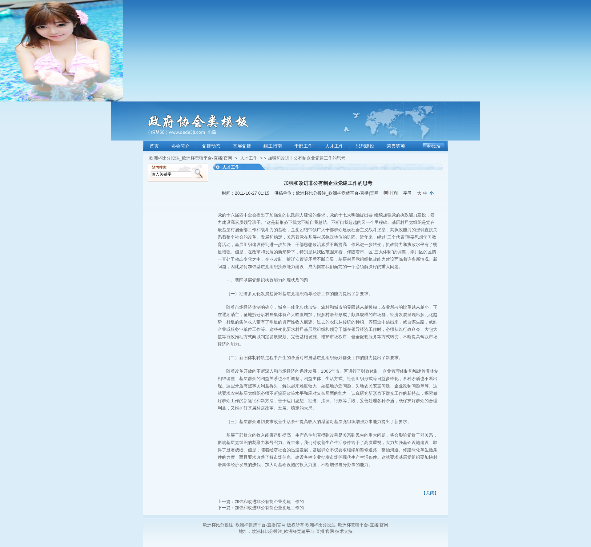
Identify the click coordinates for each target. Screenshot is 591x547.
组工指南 (272, 146)
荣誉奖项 (396, 146)
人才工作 (334, 146)
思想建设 (365, 146)
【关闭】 (430, 492)
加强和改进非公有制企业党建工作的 (269, 501)
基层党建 (242, 146)
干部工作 (303, 146)
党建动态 (211, 146)
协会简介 (180, 146)
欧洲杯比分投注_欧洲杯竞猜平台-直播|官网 (190, 158)
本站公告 (433, 146)
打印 (394, 193)
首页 (154, 146)
